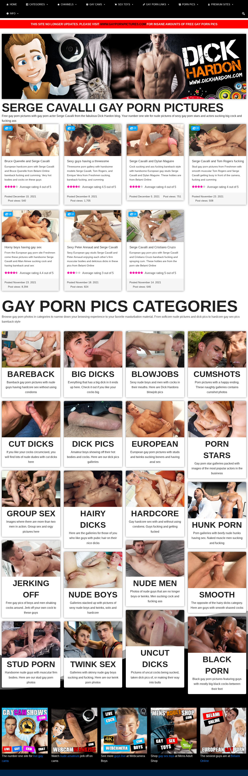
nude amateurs (69, 756)
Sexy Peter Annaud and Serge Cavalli (92, 247)
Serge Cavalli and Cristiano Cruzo (152, 247)
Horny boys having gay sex (23, 247)
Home (13, 4)
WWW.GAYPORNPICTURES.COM (123, 24)
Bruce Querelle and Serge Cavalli (27, 161)
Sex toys (124, 4)
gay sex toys (166, 756)
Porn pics (188, 4)
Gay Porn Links (156, 4)
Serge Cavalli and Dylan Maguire (151, 161)
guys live (120, 756)
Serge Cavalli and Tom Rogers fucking (218, 161)
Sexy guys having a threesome (88, 161)
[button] (243, 13)
